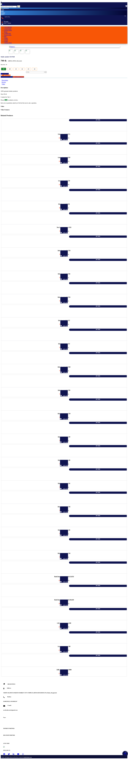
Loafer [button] (6, 41)
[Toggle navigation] (1, 3)
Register (9, 22)
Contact (3, 13)
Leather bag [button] (7, 33)
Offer (2, 11)
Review (4, 82)
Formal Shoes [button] (8, 30)
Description (5, 80)
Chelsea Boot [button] (8, 43)
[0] (126, 6)
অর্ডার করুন (5, 74)
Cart (2, 14)
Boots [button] (5, 32)
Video (3, 84)
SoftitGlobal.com (28, 757)
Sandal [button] (6, 39)
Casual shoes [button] (7, 28)
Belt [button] (5, 36)
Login (2, 9)
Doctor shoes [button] (7, 35)
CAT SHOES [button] (8, 27)
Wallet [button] (6, 38)
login (6, 100)
